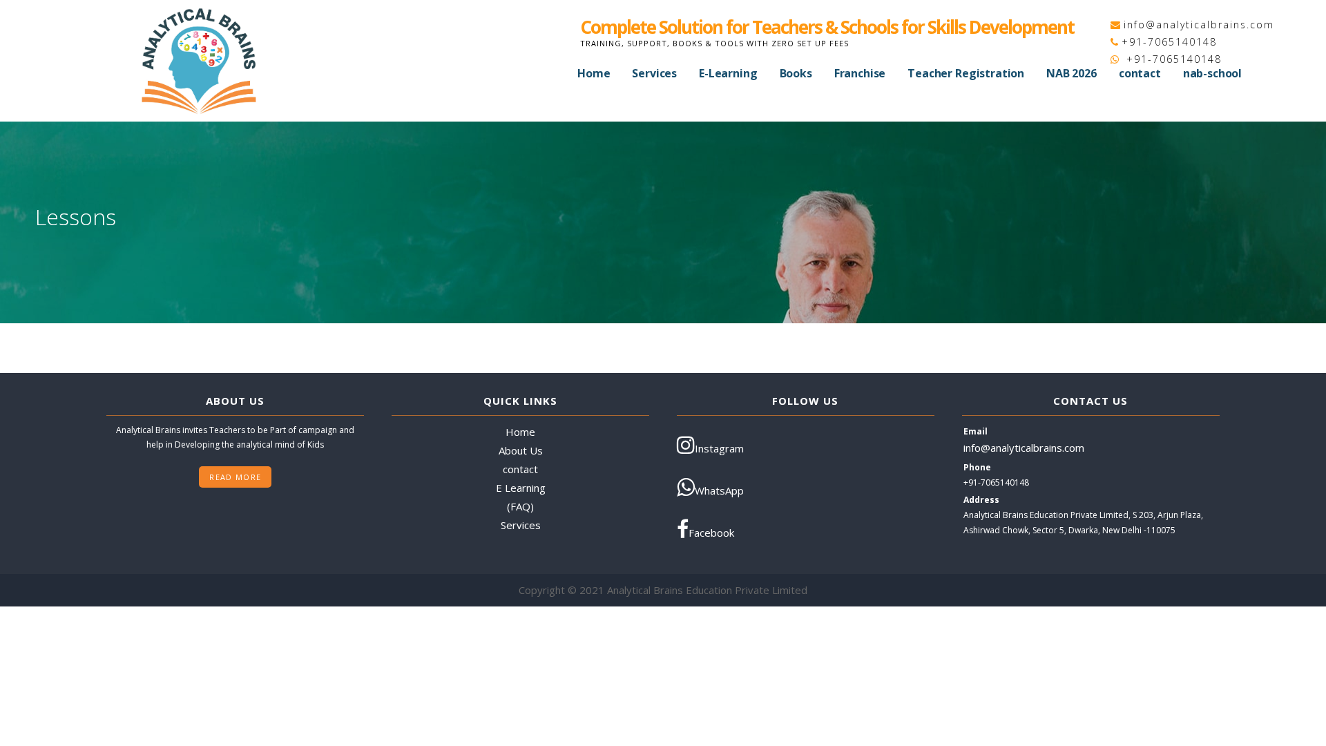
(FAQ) (520, 506)
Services (654, 73)
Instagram (719, 448)
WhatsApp (719, 490)
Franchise (860, 73)
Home (593, 73)
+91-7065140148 (1169, 41)
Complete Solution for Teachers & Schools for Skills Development (827, 27)
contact (1140, 73)
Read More (235, 477)
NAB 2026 (1071, 73)
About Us (521, 450)
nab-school (1212, 73)
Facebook (711, 532)
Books (796, 73)
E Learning (521, 488)
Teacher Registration (965, 73)
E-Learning (728, 73)
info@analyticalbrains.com (1199, 24)
